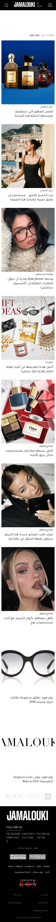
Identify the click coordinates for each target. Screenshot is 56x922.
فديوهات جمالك (15, 866)
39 (21, 796)
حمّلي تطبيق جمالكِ (28, 848)
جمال (38, 866)
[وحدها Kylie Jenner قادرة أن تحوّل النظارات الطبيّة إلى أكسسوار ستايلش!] (28, 240)
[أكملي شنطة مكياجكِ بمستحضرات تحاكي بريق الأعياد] (28, 412)
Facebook (43, 834)
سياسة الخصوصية (40, 911)
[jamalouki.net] (28, 4)
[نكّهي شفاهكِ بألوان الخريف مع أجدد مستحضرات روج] (28, 579)
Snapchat (12, 838)
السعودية (29, 866)
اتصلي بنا (44, 895)
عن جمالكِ (17, 895)
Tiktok (41, 838)
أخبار (47, 872)
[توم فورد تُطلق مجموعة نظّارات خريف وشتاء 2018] (28, 663)
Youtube (27, 838)
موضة (46, 866)
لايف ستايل (38, 872)
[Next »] (8, 796)
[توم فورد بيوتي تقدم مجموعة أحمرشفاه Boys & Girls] (28, 742)
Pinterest (28, 834)
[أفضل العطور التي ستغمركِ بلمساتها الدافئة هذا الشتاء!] (28, 72)
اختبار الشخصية (22, 872)
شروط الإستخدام (14, 903)
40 (14, 796)
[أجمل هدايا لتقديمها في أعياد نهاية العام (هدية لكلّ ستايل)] (28, 328)
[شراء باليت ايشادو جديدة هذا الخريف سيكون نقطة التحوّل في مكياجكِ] (28, 495)
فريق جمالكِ (43, 903)
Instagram (13, 834)
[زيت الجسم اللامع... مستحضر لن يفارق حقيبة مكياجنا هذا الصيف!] (28, 156)
